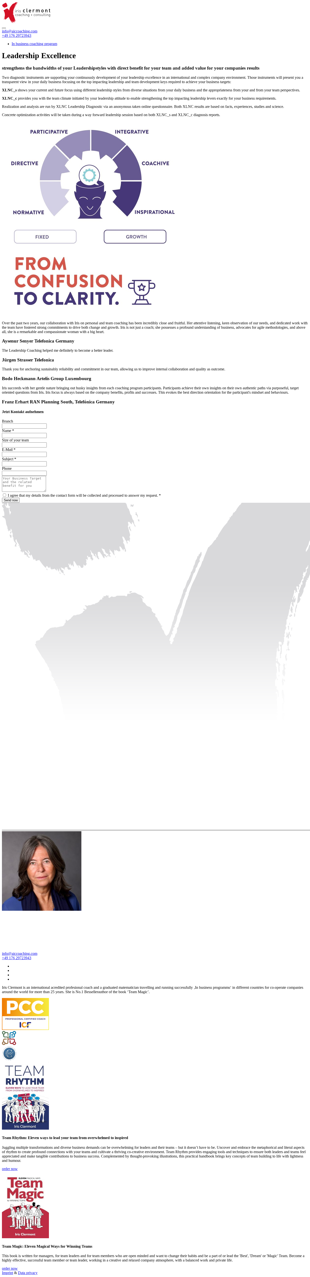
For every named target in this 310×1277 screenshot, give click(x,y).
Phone (7, 468)
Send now (11, 500)
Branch (7, 421)
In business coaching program (34, 44)
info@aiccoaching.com (19, 31)
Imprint (7, 1273)
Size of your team (15, 440)
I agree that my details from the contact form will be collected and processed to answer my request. (84, 495)
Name (8, 431)
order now (10, 1169)
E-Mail (9, 449)
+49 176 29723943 (16, 35)
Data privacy (28, 1273)
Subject (9, 459)
